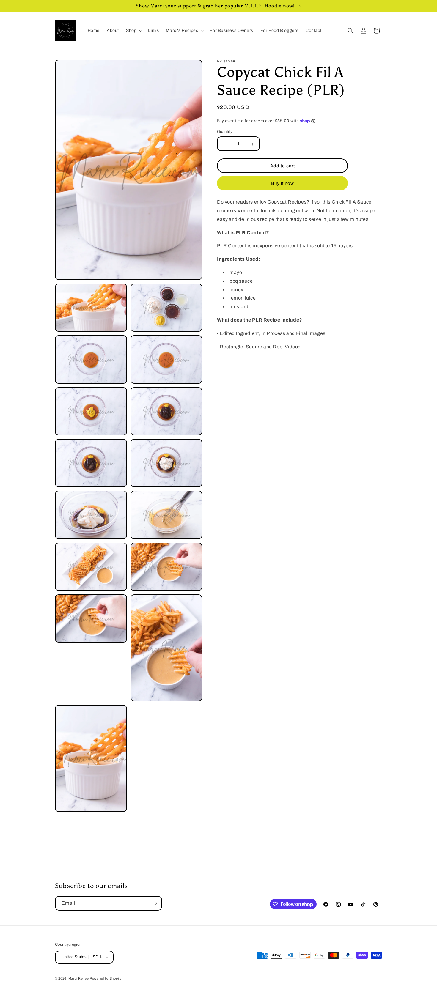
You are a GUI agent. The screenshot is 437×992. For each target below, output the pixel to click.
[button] (133, 30)
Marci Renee (78, 978)
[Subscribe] (154, 903)
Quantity (224, 132)
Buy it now (282, 183)
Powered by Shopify (106, 978)
